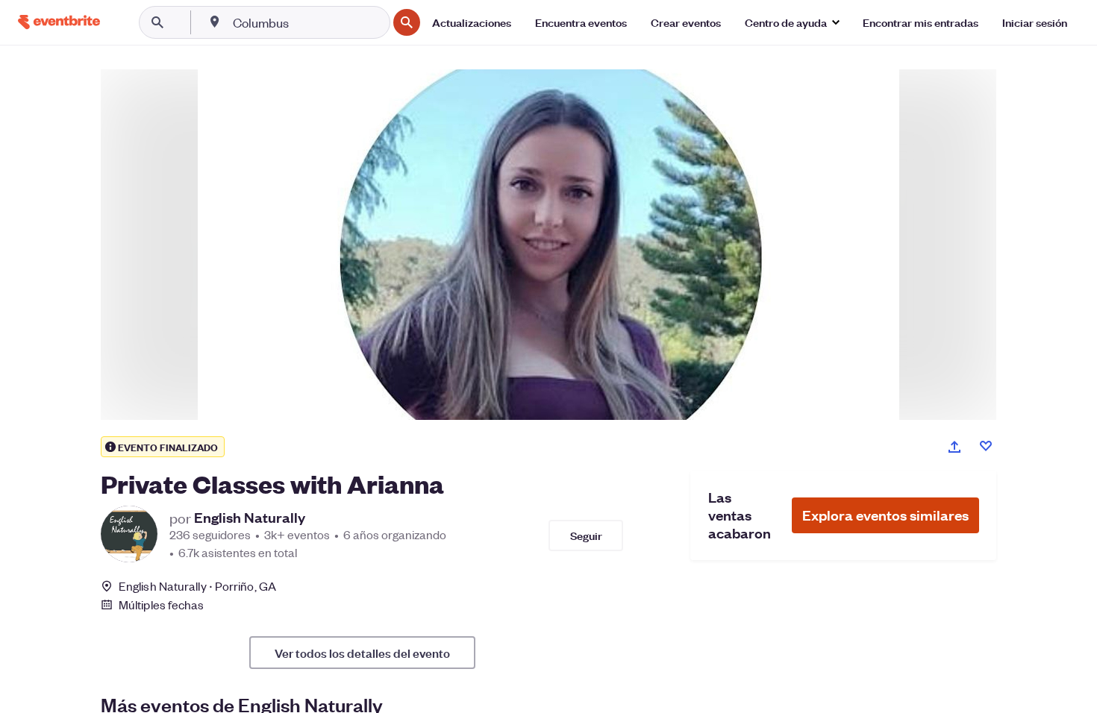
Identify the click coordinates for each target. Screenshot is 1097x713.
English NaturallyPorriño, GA (197, 586)
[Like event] (985, 446)
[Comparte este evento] (954, 447)
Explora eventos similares (885, 515)
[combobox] (308, 22)
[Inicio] (59, 22)
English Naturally (249, 517)
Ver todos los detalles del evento (362, 652)
